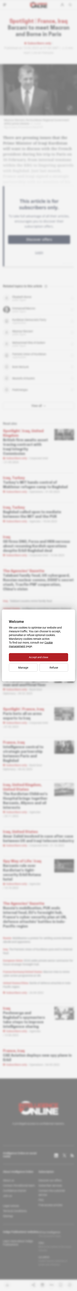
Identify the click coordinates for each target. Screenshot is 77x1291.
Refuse (54, 667)
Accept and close (38, 657)
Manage (23, 667)
